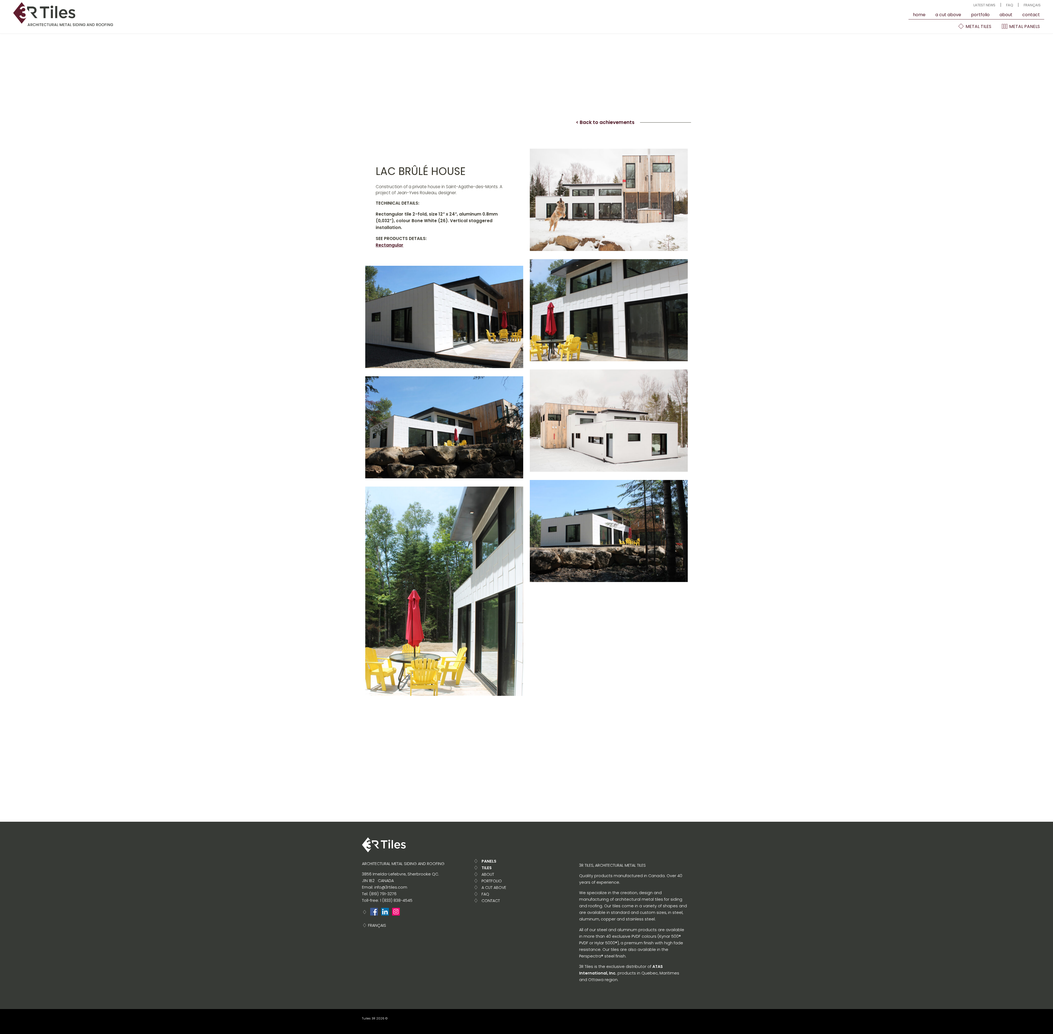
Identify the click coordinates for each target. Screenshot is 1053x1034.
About (1006, 15)
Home (919, 15)
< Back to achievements (605, 122)
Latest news (984, 5)
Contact (491, 900)
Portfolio (980, 15)
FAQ (1009, 5)
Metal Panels (1024, 26)
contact (1031, 15)
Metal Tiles (977, 26)
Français (1032, 5)
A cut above (948, 15)
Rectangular (389, 245)
